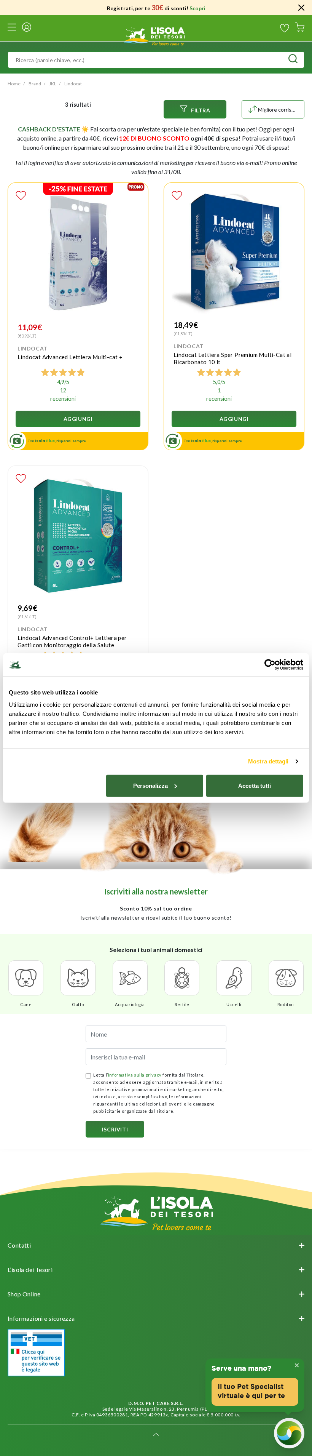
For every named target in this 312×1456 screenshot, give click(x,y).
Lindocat (73, 83)
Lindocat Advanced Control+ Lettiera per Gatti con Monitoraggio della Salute (72, 641)
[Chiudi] (301, 8)
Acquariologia (130, 1004)
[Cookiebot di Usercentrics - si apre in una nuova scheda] (270, 664)
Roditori (286, 1004)
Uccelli (234, 1004)
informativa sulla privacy (135, 1074)
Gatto (78, 1004)
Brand (35, 83)
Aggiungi (78, 419)
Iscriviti (115, 1129)
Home (14, 83)
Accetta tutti (254, 785)
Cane (26, 1004)
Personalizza (150, 785)
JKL (52, 83)
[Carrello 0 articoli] (299, 28)
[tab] (156, 1245)
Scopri (197, 8)
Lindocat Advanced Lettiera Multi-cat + (70, 357)
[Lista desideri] (284, 28)
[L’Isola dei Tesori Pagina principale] (156, 35)
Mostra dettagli (268, 761)
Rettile (182, 1004)
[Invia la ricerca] (293, 60)
